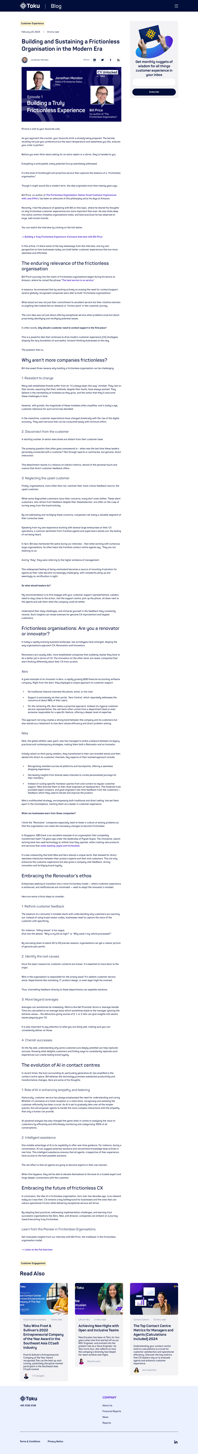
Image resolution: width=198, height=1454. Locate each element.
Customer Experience (32, 23)
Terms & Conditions (30, 1441)
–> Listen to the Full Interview (37, 1249)
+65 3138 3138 (28, 1405)
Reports (106, 1423)
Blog (56, 6)
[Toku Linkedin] (176, 1441)
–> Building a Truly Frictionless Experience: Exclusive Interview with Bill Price (62, 236)
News (105, 1417)
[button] (176, 5)
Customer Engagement (33, 1263)
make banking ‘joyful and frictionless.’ (60, 845)
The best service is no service (77, 280)
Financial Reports (111, 1411)
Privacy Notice (55, 1441)
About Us (107, 1405)
